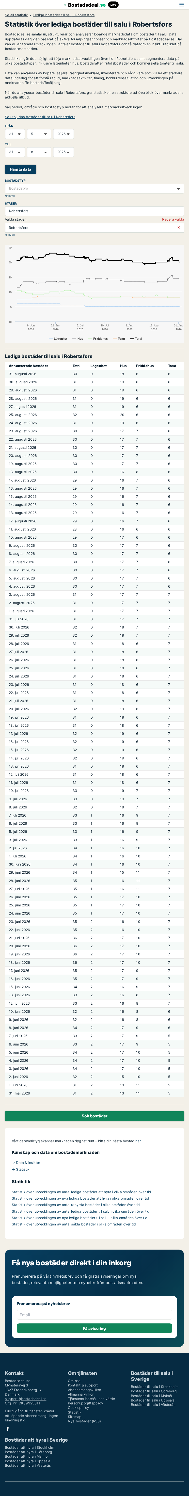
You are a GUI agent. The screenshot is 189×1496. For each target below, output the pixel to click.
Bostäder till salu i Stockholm (154, 1386)
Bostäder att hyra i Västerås (28, 1465)
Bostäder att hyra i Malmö (26, 1456)
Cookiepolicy (78, 1407)
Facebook (7, 1429)
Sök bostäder (94, 1115)
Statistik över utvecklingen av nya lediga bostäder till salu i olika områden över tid (79, 1218)
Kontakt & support (83, 1385)
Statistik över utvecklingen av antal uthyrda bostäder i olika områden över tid (76, 1205)
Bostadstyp (15, 180)
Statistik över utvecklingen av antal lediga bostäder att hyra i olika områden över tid (81, 1192)
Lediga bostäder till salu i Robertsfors (63, 15)
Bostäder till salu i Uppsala (153, 1400)
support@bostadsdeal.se (25, 1399)
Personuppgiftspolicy (85, 1403)
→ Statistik (21, 1169)
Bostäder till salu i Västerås (153, 1404)
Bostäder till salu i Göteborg (154, 1391)
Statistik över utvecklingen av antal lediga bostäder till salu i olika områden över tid (80, 1211)
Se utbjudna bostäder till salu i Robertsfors (40, 117)
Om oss (74, 1381)
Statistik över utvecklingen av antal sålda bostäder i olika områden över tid (74, 1224)
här (138, 1141)
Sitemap (74, 1417)
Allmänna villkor (81, 1394)
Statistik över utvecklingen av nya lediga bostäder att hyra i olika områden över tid (80, 1198)
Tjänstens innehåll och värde (91, 1399)
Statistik (74, 1412)
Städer (11, 203)
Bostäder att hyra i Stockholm (29, 1447)
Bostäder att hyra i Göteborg (28, 1452)
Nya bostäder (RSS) (84, 1421)
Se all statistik (16, 15)
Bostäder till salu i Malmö (151, 1396)
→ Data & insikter (26, 1162)
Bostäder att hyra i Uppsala (27, 1461)
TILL (8, 144)
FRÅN (9, 126)
